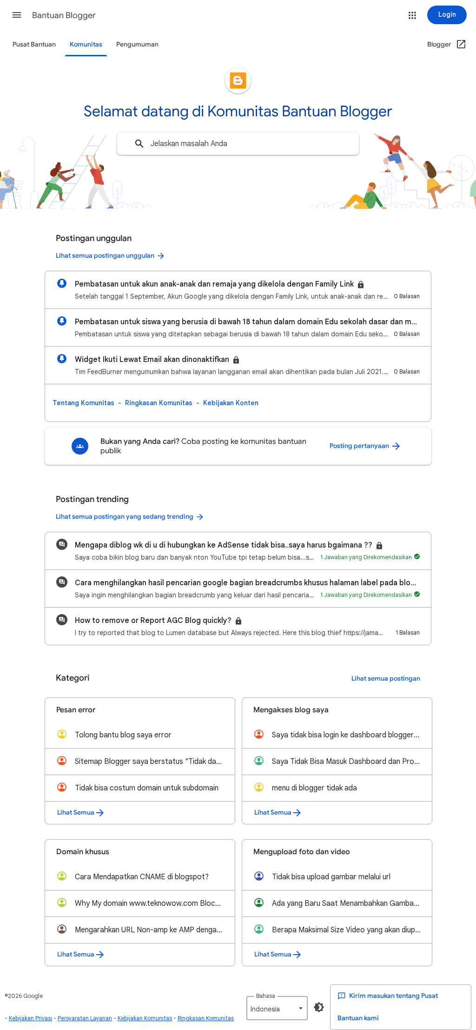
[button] (17, 15)
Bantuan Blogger (64, 15)
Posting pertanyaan (360, 446)
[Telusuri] (139, 144)
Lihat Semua (75, 812)
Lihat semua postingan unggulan (105, 256)
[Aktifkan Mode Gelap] (319, 1007)
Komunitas (86, 44)
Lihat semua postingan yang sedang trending (124, 517)
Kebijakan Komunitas (145, 1018)
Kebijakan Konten (230, 403)
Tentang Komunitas (83, 403)
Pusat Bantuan (34, 44)
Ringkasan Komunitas (158, 403)
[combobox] (238, 144)
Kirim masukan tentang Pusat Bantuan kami (387, 1007)
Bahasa (265, 995)
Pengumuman (137, 44)
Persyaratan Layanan (85, 1018)
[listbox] (277, 1008)
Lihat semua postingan (385, 678)
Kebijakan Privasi (30, 1018)
